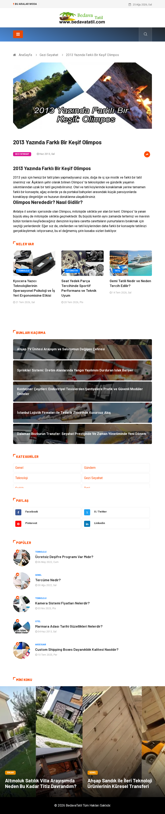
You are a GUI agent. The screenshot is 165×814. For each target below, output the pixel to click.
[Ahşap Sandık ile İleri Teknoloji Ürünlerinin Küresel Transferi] (123, 741)
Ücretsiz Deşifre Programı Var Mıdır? (64, 556)
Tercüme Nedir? (48, 580)
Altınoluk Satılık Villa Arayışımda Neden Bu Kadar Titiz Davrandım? (40, 783)
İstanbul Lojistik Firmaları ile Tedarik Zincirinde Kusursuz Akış (77, 4)
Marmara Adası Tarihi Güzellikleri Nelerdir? (69, 626)
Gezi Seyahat (49, 55)
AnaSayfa (25, 55)
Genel (19, 468)
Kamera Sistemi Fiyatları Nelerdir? (62, 603)
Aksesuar (40, 645)
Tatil (117, 271)
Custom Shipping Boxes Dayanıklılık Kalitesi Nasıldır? (77, 649)
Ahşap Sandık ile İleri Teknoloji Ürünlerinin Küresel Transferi (120, 783)
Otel (37, 621)
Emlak (10, 772)
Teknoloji (23, 271)
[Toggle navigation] (18, 34)
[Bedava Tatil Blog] (82, 17)
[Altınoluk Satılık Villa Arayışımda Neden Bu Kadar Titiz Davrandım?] (41, 741)
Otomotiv (72, 271)
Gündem (90, 468)
